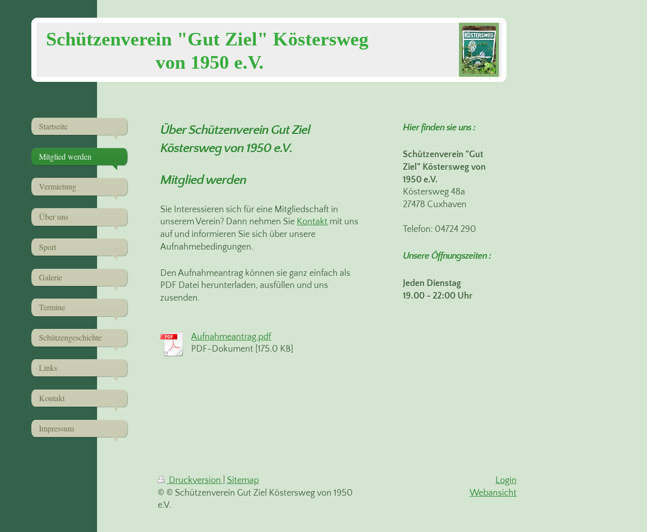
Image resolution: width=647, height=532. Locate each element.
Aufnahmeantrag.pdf (231, 337)
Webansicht (493, 493)
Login (506, 480)
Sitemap (243, 480)
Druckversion (195, 480)
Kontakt (312, 222)
